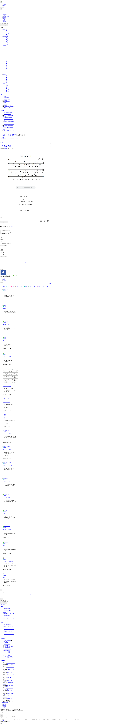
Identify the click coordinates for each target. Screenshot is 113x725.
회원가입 (4, 604)
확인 (6, 245)
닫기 (2, 239)
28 (27, 594)
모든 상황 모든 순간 (9, 657)
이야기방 (2, 110)
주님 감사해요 (6, 402)
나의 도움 (5, 545)
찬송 (2, 142)
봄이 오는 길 (7, 107)
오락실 (5, 100)
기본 (4, 278)
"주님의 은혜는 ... (11, 663)
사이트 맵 (4, 5)
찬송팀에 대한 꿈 (7, 114)
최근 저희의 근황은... (8, 117)
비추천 (6, 221)
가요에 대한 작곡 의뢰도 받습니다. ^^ (9, 135)
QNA (2, 622)
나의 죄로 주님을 (8, 656)
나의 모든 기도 (6, 146)
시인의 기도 (7, 651)
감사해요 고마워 (7, 356)
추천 (2, 221)
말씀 (4, 577)
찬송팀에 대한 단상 (8, 112)
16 (24, 594)
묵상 (4, 340)
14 (20, 594)
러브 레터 (4, 4)
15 (22, 594)
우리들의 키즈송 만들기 (5, 702)
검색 (6, 602)
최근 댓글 (3, 660)
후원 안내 (4, 705)
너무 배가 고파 (6, 481)
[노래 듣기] (1, 8)
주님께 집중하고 (7, 386)
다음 (30, 594)
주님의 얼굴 (7, 655)
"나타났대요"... (10, 698)
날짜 (4, 279)
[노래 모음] (1, 10)
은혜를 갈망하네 (7, 529)
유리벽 (5, 104)
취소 (2, 245)
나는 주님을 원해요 (9, 654)
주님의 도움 (7, 652)
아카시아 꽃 (6, 97)
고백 (5, 96)
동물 (5, 306)
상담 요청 (4, 706)
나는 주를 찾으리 (7, 433)
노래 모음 (2, 94)
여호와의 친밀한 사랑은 (9, 106)
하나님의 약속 (7, 649)
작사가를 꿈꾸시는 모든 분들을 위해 (9, 134)
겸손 (5, 641)
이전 (2, 594)
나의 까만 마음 (7, 642)
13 (18, 594)
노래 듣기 (3, 138)
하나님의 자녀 (7, 650)
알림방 (2, 606)
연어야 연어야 (7, 101)
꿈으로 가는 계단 (7, 105)
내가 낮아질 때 (6, 497)
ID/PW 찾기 (3, 720)
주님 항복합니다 (7, 640)
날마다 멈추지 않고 (8, 647)
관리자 (5, 148)
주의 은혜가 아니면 (7, 465)
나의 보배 (5, 513)
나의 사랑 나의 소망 (8, 646)
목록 (25, 262)
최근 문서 (3, 638)
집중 (4, 417)
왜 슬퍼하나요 (7, 644)
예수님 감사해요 (7, 449)
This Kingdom (7, 99)
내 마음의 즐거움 (8, 645)
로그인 (11, 226)
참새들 (4, 308)
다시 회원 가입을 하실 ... (9, 124)
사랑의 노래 (6, 324)
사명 (5, 102)
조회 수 (4, 280)
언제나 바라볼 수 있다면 (8, 561)
